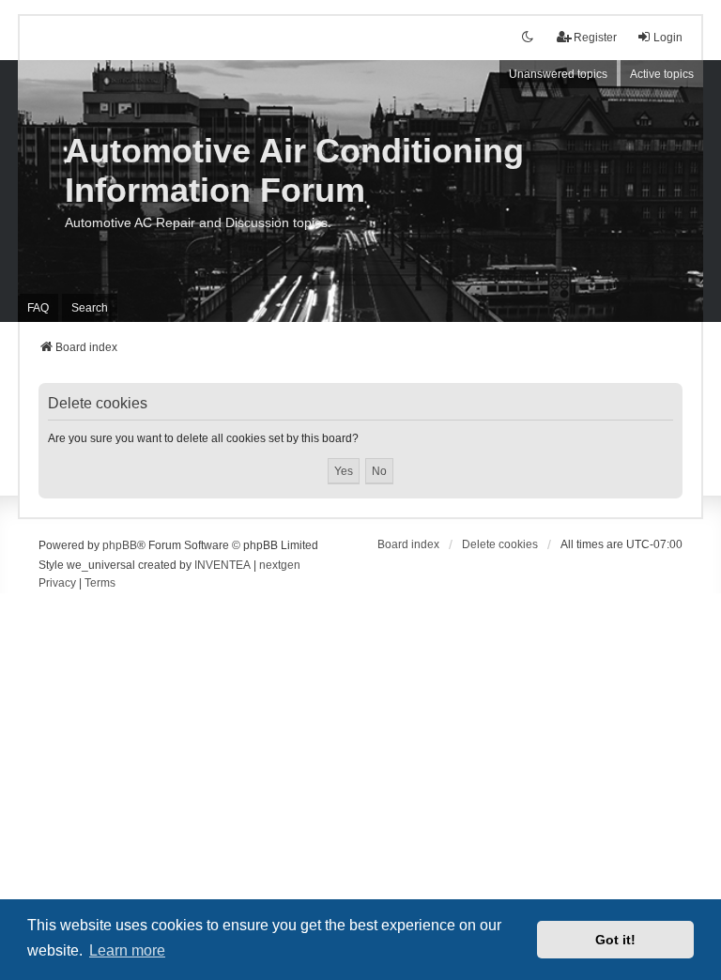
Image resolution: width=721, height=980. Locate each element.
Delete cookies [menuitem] (500, 544)
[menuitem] (57, 584)
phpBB (119, 545)
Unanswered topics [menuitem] (558, 74)
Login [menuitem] (668, 37)
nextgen (279, 565)
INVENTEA (222, 565)
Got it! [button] (615, 939)
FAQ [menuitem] (38, 307)
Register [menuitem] (595, 37)
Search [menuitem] (89, 307)
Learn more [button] (127, 950)
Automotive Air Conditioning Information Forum (294, 170)
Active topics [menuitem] (662, 74)
